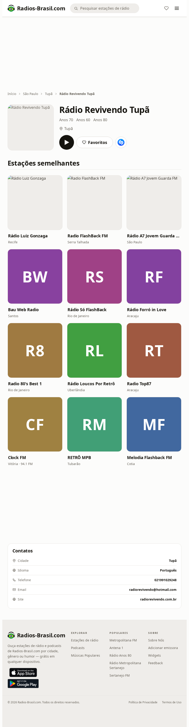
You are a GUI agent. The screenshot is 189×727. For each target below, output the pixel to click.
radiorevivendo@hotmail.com (153, 589)
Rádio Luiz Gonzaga (28, 236)
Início (12, 94)
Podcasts (78, 648)
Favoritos (97, 142)
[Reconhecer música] (121, 142)
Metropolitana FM (123, 640)
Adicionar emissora (163, 648)
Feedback (155, 663)
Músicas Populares (85, 655)
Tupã (49, 94)
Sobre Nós (156, 640)
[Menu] (176, 8)
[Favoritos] (166, 8)
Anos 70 (66, 119)
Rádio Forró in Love (146, 309)
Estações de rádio (84, 640)
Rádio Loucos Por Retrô (91, 383)
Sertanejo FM (119, 675)
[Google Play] (23, 683)
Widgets (154, 655)
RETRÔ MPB (79, 457)
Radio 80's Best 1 (25, 383)
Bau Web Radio (23, 309)
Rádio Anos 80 (120, 655)
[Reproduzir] (66, 142)
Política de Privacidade (143, 702)
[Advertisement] (95, 54)
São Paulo (30, 94)
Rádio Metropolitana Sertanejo (125, 665)
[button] (35, 202)
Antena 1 (116, 648)
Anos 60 (83, 119)
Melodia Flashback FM (149, 457)
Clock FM (17, 457)
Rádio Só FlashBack (87, 309)
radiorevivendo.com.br (158, 599)
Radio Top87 (139, 383)
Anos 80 (100, 119)
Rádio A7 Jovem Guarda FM (154, 236)
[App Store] (23, 672)
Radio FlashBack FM (88, 236)
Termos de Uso (171, 702)
